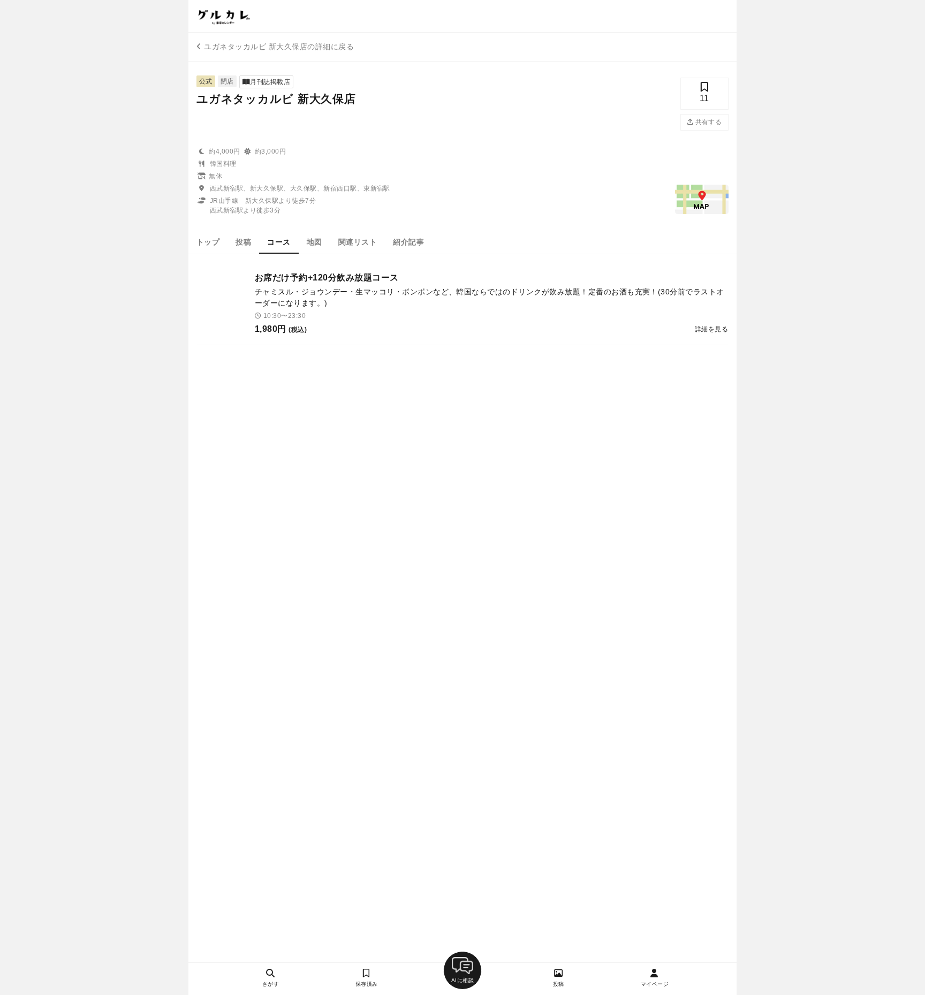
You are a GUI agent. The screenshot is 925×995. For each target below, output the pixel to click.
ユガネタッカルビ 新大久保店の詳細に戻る (279, 46)
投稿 (243, 242)
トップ (207, 242)
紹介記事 (408, 242)
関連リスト (357, 242)
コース (278, 242)
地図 (314, 242)
